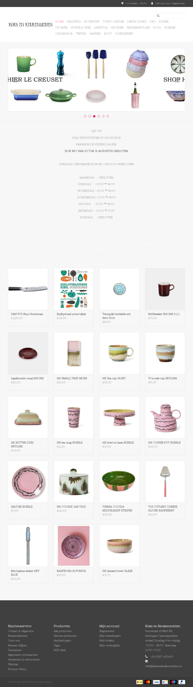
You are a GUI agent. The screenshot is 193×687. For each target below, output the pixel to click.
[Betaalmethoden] (139, 682)
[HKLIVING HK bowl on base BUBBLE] (119, 417)
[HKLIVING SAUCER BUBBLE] (28, 482)
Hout (108, 33)
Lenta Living (136, 21)
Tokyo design (113, 21)
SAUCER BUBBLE (21, 506)
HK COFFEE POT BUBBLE (164, 442)
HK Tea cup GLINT (114, 378)
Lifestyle (100, 27)
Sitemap (13, 664)
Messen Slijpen (17, 645)
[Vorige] (15, 80)
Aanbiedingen (62, 640)
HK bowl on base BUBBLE (118, 442)
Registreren (106, 631)
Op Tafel (61, 27)
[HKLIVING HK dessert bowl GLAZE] (119, 546)
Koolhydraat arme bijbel (71, 314)
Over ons (14, 640)
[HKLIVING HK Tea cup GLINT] (119, 353)
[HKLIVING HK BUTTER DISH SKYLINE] (28, 417)
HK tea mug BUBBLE (69, 442)
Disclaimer (15, 650)
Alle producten (63, 631)
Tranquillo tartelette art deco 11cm (116, 315)
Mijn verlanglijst (109, 645)
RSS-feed (60, 650)
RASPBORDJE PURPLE (71, 570)
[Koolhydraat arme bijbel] (74, 289)
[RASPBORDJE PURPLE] (74, 546)
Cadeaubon (64, 33)
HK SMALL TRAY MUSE (72, 378)
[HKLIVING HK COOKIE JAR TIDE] (74, 482)
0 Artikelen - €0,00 (136, 3)
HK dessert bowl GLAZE (117, 570)
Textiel (81, 33)
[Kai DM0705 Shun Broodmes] (28, 289)
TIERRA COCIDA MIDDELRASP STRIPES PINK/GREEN (117, 508)
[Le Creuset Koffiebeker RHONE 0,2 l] (165, 289)
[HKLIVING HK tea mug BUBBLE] (74, 417)
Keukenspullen (138, 27)
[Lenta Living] (96, 79)
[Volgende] (177, 80)
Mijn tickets (106, 640)
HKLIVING (73, 21)
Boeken (169, 27)
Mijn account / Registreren (170, 3)
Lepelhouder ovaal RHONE (27, 378)
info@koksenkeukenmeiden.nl (163, 666)
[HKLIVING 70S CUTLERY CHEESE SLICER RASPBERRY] (165, 482)
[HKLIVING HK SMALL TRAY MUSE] (74, 353)
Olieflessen (124, 33)
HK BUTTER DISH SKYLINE (22, 444)
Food (157, 27)
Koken (163, 21)
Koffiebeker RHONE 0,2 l (163, 314)
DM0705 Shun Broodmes (27, 314)
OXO (152, 21)
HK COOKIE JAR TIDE (71, 506)
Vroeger (117, 27)
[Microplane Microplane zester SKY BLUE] (28, 546)
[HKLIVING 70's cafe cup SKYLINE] (165, 353)
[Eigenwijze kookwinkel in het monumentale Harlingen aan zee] (31, 24)
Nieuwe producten (65, 635)
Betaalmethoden (18, 635)
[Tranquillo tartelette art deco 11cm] (119, 289)
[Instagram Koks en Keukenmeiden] (103, 609)
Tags (57, 645)
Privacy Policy (17, 669)
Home (59, 21)
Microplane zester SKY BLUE (25, 572)
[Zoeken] (157, 16)
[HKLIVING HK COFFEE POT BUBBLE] (165, 417)
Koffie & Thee (81, 27)
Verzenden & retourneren (24, 659)
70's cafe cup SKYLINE (162, 378)
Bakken (95, 33)
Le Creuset (92, 21)
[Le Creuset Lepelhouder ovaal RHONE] (28, 353)
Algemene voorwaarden (23, 654)
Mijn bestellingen (110, 635)
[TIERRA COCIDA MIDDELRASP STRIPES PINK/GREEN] (119, 482)
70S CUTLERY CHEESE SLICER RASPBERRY (162, 508)
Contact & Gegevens (21, 631)
